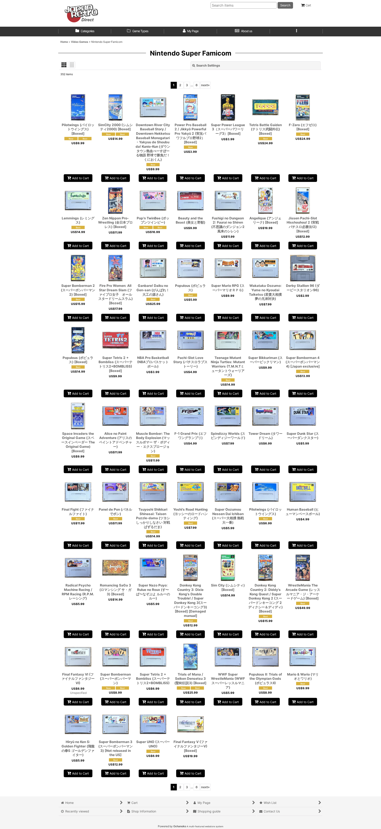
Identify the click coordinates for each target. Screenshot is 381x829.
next (205, 85)
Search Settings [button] (208, 65)
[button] (296, 31)
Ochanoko (179, 826)
